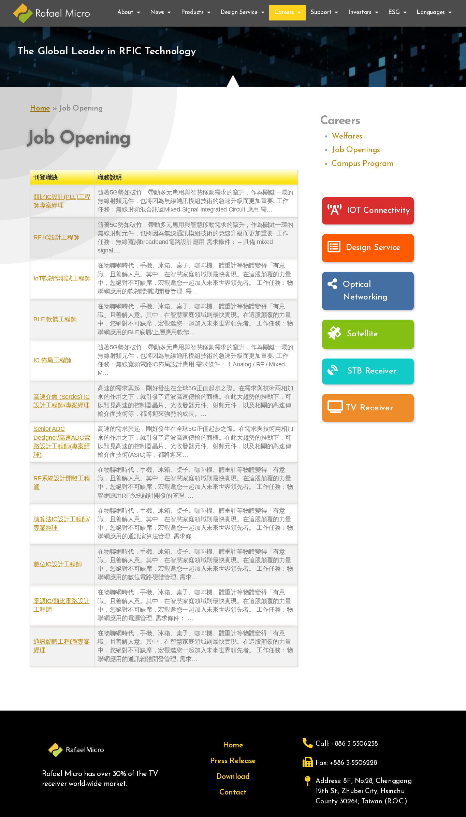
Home (40, 109)
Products (192, 12)
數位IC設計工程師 (57, 564)
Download (233, 777)
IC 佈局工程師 (52, 360)
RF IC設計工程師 (56, 237)
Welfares (347, 136)
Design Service (238, 12)
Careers (284, 12)
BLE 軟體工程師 (55, 319)
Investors (360, 12)
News (157, 12)
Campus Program (362, 164)
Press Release (233, 761)
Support (321, 12)
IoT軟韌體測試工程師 (61, 278)
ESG (393, 12)
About (125, 12)
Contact (232, 793)
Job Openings (356, 150)
